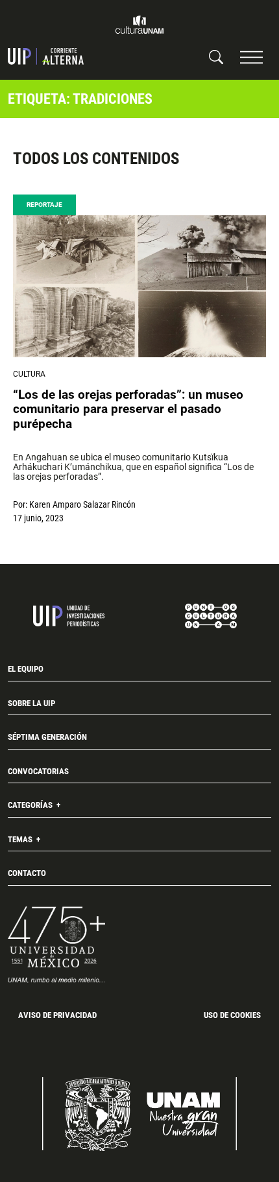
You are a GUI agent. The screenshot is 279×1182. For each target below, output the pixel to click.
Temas (21, 839)
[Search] (216, 56)
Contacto (27, 873)
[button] (251, 56)
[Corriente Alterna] (46, 56)
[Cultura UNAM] (139, 25)
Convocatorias (38, 771)
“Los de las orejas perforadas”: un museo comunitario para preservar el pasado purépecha (128, 409)
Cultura (29, 374)
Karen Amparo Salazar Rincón (82, 504)
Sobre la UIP (31, 703)
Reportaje (44, 204)
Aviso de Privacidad (57, 1015)
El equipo (25, 669)
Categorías (31, 805)
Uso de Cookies (232, 1015)
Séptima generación (47, 737)
